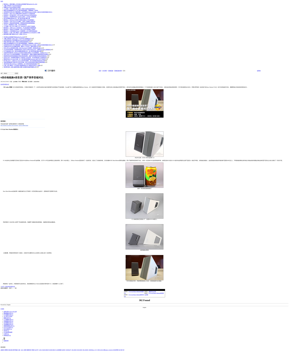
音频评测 (6, 340)
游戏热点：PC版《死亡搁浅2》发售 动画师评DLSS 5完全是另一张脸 (22, 32)
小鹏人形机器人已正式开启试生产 (13, 5)
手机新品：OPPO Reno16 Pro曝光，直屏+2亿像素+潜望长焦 (19, 21)
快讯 (2, 1)
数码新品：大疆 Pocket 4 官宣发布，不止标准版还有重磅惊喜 (20, 27)
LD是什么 (6, 333)
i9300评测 (115, 350)
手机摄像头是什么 (8, 324)
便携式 (6, 350)
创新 (25, 350)
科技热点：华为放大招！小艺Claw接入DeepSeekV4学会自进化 (20, 15)
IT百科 (2, 308)
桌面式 (2, 350)
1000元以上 (92, 350)
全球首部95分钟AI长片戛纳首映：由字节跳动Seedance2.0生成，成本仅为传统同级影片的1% (28, 12)
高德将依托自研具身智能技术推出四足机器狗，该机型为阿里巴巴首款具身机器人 (25, 56)
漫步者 (10, 350)
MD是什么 (6, 330)
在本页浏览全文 (5, 84)
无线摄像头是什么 (8, 321)
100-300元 (74, 350)
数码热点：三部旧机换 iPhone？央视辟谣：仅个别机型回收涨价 (20, 31)
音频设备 (110, 70)
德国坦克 (28, 350)
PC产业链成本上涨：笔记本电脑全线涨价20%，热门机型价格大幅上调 (22, 51)
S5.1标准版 (58, 350)
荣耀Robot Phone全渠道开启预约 (12, 7)
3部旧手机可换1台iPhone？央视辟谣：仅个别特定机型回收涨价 (20, 64)
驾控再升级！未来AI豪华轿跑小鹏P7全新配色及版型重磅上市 (20, 67)
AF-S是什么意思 (8, 316)
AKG (22, 350)
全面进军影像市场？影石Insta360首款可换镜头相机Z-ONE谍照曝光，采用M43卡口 (25, 52)
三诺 (19, 350)
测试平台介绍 (152, 291)
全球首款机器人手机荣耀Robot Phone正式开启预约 (17, 40)
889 (121, 350)
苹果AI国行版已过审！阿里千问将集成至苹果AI (16, 41)
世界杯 (259, 70)
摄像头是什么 (7, 318)
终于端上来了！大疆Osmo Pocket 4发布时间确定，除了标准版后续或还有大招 (24, 60)
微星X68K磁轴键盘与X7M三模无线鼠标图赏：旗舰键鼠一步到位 (21, 10)
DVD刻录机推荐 (8, 332)
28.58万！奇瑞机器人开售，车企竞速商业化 (15, 24)
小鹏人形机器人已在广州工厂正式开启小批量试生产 (17, 38)
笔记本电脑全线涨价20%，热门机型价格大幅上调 (17, 18)
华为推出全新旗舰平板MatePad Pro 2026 (14, 37)
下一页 (5, 286)
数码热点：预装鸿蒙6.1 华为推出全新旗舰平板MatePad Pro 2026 (20, 4)
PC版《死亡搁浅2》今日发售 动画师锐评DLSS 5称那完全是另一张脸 (22, 65)
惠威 (16, 350)
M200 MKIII (45, 350)
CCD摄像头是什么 (8, 319)
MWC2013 (100, 350)
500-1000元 (85, 350)
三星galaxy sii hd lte (108, 350)
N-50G (40, 350)
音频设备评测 (118, 70)
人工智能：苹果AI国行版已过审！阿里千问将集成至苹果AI (19, 8)
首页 (100, 70)
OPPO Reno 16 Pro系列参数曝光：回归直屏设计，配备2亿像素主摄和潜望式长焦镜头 (26, 54)
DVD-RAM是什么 (8, 327)
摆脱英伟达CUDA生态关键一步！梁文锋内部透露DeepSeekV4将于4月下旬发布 (24, 59)
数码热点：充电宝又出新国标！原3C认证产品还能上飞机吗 (19, 29)
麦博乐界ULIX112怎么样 (10, 311)
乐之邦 (36, 350)
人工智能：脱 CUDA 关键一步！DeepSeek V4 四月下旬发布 (19, 26)
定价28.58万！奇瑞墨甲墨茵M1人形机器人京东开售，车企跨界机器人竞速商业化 (25, 57)
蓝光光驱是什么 (8, 329)
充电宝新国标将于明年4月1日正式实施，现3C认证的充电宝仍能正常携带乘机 (24, 62)
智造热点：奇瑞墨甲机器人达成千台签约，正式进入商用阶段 (20, 16)
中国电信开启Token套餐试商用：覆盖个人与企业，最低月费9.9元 (21, 46)
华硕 (33, 350)
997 (123, 350)
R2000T (63, 350)
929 (119, 350)
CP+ (96, 350)
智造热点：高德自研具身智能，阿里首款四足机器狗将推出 (19, 23)
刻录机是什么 (7, 335)
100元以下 (68, 350)
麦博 (13, 350)
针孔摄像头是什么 (8, 314)
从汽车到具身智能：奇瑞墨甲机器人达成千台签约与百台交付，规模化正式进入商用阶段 (27, 49)
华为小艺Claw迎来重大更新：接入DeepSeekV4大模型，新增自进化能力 (22, 48)
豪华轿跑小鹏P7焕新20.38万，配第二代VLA (15, 34)
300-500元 (79, 350)
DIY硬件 (104, 70)
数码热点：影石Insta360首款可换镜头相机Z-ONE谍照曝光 (19, 20)
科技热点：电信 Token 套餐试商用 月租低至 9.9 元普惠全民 (19, 13)
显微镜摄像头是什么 (9, 326)
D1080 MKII (52, 350)
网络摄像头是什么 (8, 313)
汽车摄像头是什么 (8, 322)
